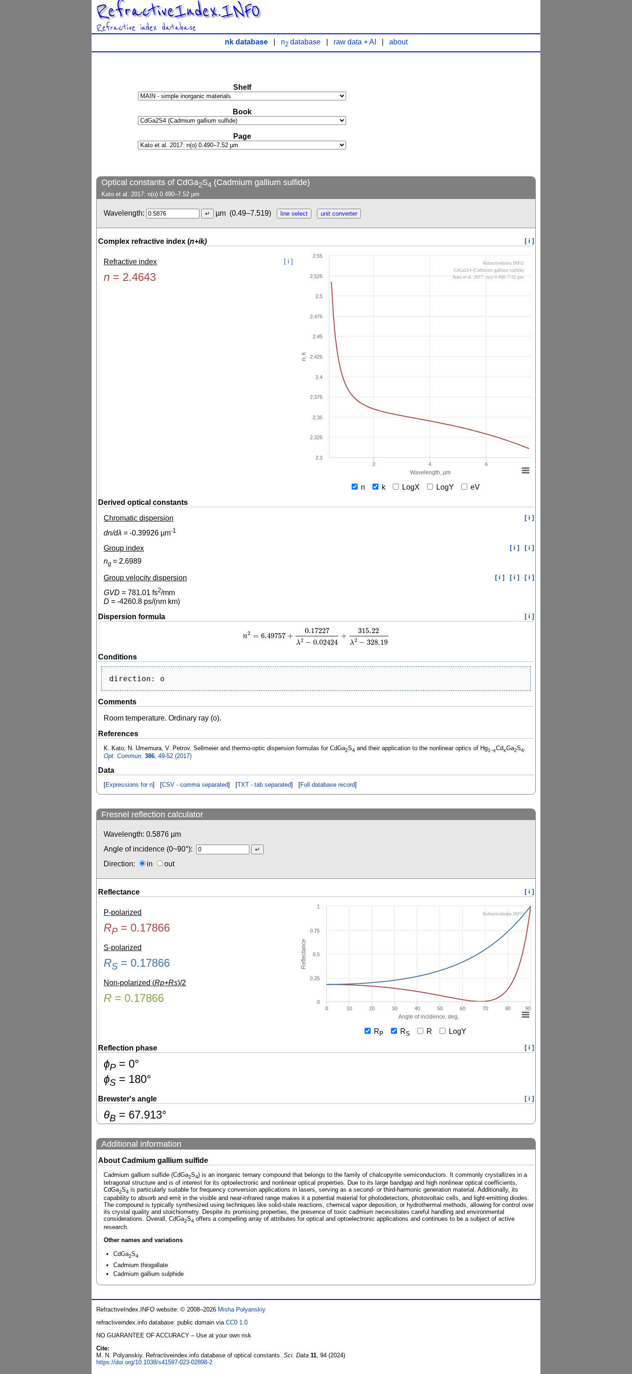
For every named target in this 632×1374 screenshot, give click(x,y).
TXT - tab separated (264, 784)
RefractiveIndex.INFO (178, 11)
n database (301, 42)
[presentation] (316, 636)
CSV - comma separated (195, 784)
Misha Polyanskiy (242, 1309)
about (398, 42)
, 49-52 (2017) (148, 755)
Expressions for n (129, 784)
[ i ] (529, 240)
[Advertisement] (466, 114)
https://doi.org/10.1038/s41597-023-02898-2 (154, 1362)
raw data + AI (355, 42)
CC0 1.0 (237, 1322)
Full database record (327, 784)
